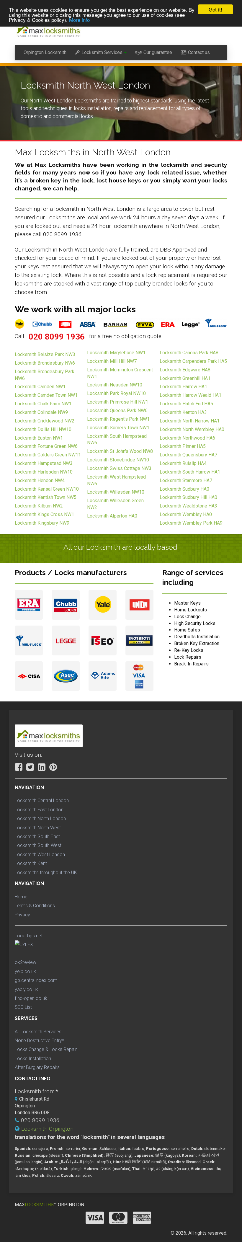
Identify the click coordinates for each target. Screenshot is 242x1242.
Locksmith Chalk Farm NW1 (43, 404)
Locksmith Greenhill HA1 (185, 378)
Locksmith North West (38, 827)
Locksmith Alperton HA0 (112, 516)
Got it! (215, 9)
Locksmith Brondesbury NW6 (45, 363)
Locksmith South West (38, 845)
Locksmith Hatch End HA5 (186, 404)
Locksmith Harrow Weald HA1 (190, 395)
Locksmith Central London (42, 800)
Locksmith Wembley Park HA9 (191, 523)
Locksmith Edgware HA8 (185, 370)
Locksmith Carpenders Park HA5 (193, 361)
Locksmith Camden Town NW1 (46, 395)
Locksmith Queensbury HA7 (188, 455)
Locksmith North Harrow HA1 (190, 421)
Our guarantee (157, 52)
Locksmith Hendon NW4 (40, 480)
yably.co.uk (26, 989)
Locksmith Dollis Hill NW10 (43, 429)
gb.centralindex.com (36, 980)
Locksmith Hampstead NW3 (44, 463)
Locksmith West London (40, 854)
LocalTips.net (28, 936)
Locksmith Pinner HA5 (183, 446)
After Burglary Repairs (37, 1067)
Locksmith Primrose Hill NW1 (117, 402)
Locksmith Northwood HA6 (187, 438)
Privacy (22, 915)
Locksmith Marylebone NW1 (116, 352)
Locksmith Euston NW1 (39, 438)
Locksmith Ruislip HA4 (183, 463)
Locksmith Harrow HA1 (183, 386)
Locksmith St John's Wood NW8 (120, 451)
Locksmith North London (40, 818)
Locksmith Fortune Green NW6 (46, 446)
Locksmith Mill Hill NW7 (112, 361)
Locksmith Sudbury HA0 (184, 489)
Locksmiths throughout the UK (46, 872)
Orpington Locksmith (45, 52)
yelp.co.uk (25, 971)
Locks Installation (33, 1058)
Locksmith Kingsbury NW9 (42, 523)
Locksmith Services (101, 52)
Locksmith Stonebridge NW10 (118, 460)
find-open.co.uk (31, 998)
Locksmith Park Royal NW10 (116, 393)
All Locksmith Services (38, 1031)
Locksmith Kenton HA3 (183, 412)
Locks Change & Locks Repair (46, 1049)
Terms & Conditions (35, 905)
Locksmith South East (37, 836)
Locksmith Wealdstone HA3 (188, 506)
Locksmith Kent (31, 863)
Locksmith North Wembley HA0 (192, 429)
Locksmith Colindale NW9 (41, 412)
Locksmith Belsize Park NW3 (45, 354)
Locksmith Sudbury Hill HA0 (188, 497)
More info (79, 19)
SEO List (23, 1007)
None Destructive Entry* (39, 1040)
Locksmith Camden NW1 (40, 386)
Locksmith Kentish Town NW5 (45, 497)
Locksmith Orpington (47, 1128)
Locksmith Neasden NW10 (114, 385)
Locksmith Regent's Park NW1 (118, 419)
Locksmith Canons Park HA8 (189, 352)
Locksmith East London (39, 809)
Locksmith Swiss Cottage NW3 (119, 468)
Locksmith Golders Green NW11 (48, 455)
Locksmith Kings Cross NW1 (44, 514)
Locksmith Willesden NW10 (115, 492)
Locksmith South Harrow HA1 (190, 472)
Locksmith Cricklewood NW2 (44, 421)
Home (21, 897)
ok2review (25, 962)
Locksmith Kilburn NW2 (39, 506)
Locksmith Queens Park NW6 (117, 410)
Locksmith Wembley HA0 (186, 514)
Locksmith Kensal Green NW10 (47, 489)
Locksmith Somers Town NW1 (118, 427)
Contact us (199, 52)
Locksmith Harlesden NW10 (44, 472)
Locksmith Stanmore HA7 (186, 480)
